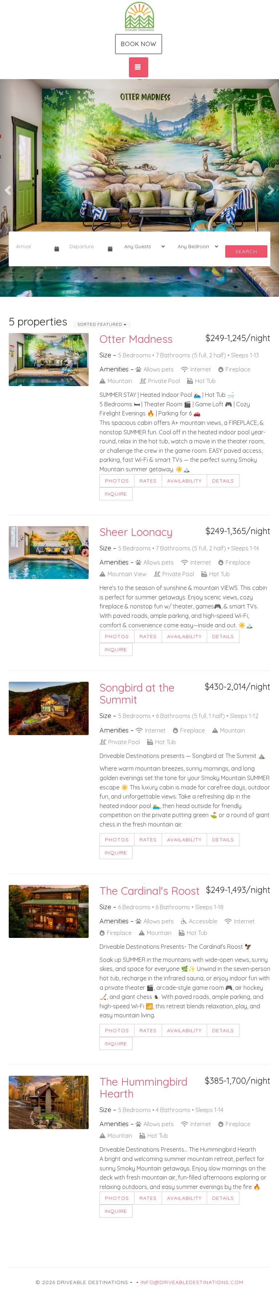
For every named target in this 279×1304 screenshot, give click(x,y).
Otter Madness (136, 339)
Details (223, 480)
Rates (148, 480)
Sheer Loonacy (136, 532)
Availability (184, 480)
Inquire (116, 494)
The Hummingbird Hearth (143, 1087)
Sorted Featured (100, 324)
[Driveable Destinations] (139, 16)
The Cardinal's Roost (150, 891)
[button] (7, 188)
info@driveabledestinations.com (192, 1282)
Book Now (138, 44)
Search (246, 251)
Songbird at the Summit (137, 693)
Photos (117, 480)
